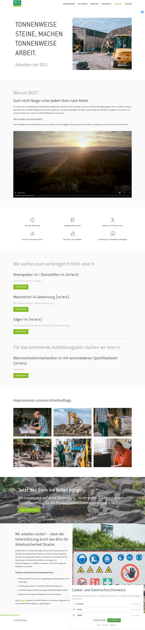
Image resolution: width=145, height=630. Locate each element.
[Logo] (17, 3)
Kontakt (99, 625)
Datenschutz (113, 625)
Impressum (105, 625)
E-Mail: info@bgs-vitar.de (29, 510)
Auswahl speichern (100, 620)
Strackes (22, 600)
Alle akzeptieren (114, 620)
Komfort (79, 609)
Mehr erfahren (20, 287)
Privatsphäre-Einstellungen (10, 615)
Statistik (79, 615)
